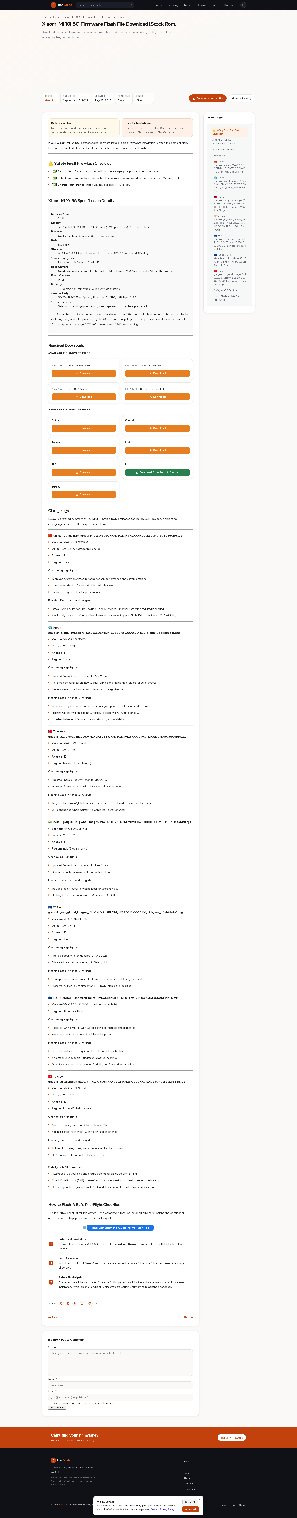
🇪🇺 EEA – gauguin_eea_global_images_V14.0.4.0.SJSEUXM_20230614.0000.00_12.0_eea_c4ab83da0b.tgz (230, 242)
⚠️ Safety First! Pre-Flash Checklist (226, 132)
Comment (55, 1347)
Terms (232, 1505)
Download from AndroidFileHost (159, 472)
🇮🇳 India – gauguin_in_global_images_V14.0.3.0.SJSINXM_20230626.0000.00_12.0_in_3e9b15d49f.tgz (230, 223)
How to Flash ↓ (241, 98)
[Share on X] (61, 1303)
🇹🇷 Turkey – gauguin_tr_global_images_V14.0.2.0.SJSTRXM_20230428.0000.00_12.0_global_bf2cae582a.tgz (230, 277)
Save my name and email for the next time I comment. (84, 1403)
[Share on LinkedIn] (75, 1303)
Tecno (215, 5)
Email (52, 1391)
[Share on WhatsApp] (82, 1303)
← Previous (55, 1317)
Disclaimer (189, 1488)
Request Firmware (232, 1437)
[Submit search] (130, 5)
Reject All (190, 1502)
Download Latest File (209, 98)
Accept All (190, 1509)
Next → (188, 1317)
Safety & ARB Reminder (226, 290)
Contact (229, 5)
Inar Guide (63, 1504)
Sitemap (242, 1505)
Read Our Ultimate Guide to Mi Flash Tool (120, 1227)
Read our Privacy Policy (162, 1509)
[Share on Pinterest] (90, 1303)
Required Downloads (224, 149)
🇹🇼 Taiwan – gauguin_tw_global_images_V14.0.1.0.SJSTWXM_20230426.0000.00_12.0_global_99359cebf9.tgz (230, 203)
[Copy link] (97, 1303)
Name (52, 1379)
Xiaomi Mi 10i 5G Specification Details (223, 141)
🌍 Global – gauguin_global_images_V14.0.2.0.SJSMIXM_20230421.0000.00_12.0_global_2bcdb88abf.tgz (230, 184)
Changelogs (219, 155)
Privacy (223, 1505)
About (187, 1478)
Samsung (173, 5)
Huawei (201, 5)
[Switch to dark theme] (243, 5)
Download (86, 373)
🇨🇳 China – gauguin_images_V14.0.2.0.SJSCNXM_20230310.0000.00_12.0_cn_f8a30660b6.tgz (230, 166)
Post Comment (57, 1407)
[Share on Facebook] (68, 1303)
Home (158, 5)
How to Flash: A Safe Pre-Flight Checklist (226, 298)
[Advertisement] (148, 66)
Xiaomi (187, 5)
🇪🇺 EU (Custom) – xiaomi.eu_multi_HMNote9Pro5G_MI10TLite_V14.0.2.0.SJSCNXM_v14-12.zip (230, 259)
